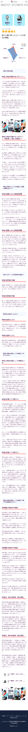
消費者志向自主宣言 (14, 717)
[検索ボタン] (26, 1)
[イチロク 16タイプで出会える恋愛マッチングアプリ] (14, 1)
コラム (22, 715)
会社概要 (3, 715)
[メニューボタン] (1, 1)
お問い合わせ (18, 715)
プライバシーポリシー (10, 715)
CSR (25, 715)
